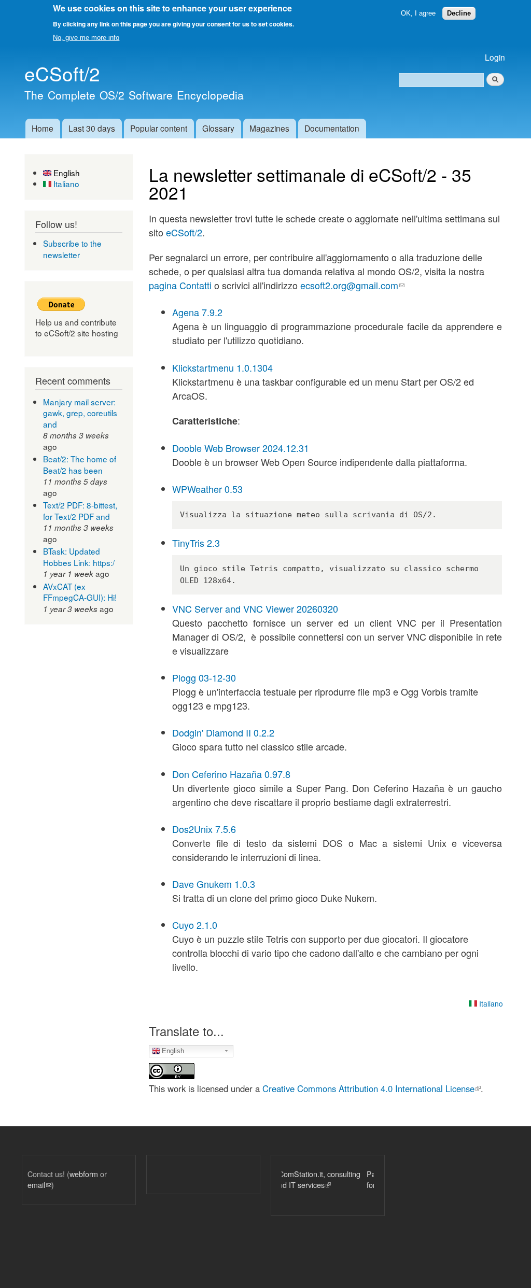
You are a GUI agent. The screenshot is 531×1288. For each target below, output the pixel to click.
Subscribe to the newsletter (72, 248)
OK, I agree (418, 13)
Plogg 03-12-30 (204, 677)
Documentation (331, 128)
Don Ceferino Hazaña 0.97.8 (231, 774)
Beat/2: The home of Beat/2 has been (79, 464)
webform (83, 1173)
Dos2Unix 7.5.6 (204, 829)
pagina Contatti (180, 285)
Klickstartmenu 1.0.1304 (222, 367)
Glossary (218, 128)
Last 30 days (91, 128)
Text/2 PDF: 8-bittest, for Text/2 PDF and (80, 510)
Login (495, 57)
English (65, 172)
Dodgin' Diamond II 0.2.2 (223, 732)
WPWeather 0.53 (207, 489)
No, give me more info (86, 37)
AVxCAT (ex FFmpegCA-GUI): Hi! (80, 592)
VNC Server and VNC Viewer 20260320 (255, 608)
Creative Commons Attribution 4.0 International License (371, 1088)
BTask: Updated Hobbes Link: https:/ (79, 556)
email (39, 1184)
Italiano (65, 183)
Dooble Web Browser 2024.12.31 (240, 448)
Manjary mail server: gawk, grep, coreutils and (80, 413)
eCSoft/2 (184, 232)
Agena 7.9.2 (197, 312)
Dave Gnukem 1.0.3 (213, 883)
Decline (459, 13)
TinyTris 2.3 (196, 542)
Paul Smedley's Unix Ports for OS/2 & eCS (341, 1179)
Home (42, 128)
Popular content (158, 128)
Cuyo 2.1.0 (194, 924)
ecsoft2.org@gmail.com (352, 285)
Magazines (269, 128)
